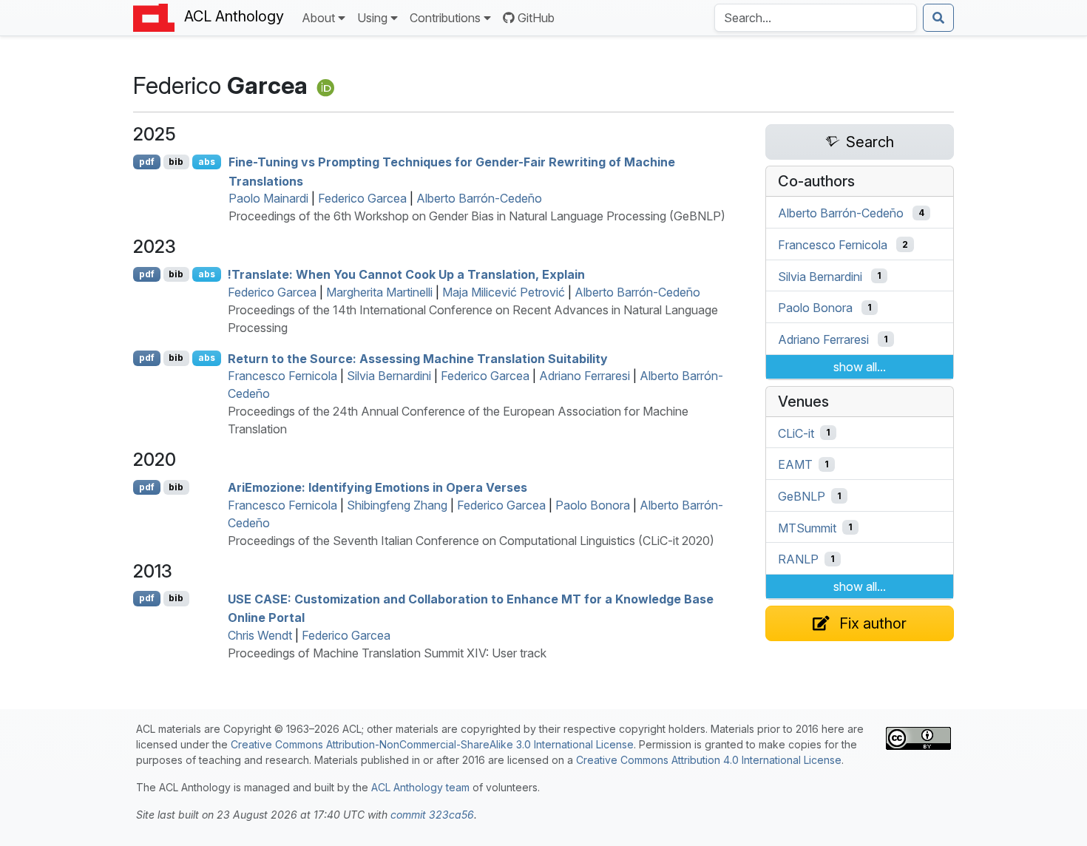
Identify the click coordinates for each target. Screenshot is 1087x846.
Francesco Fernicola (282, 375)
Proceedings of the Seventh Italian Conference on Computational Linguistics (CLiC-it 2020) (471, 540)
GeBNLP (801, 496)
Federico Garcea (362, 198)
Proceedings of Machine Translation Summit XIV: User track (387, 653)
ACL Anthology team (420, 787)
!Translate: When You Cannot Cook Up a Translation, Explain (406, 274)
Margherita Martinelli (379, 292)
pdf (147, 161)
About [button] (318, 17)
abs (206, 161)
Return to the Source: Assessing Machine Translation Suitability (418, 358)
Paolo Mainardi (268, 198)
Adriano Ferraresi (584, 375)
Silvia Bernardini (389, 375)
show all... (859, 366)
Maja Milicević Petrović (503, 292)
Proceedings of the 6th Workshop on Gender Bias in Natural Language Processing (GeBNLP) (476, 216)
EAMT (795, 464)
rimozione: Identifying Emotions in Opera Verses (377, 487)
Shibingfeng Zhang (397, 505)
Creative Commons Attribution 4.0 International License (709, 760)
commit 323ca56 (432, 814)
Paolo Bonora (592, 505)
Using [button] (372, 17)
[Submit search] (938, 18)
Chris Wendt (260, 635)
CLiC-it (796, 432)
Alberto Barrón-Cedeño (479, 198)
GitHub (536, 17)
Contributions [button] (445, 17)
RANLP (798, 559)
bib (176, 161)
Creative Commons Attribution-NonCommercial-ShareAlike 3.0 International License (432, 744)
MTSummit (807, 527)
